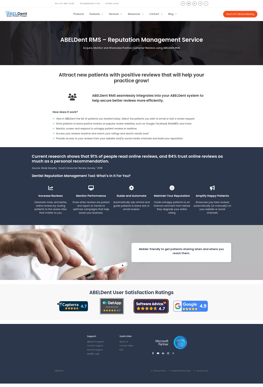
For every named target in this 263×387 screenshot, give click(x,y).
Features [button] (94, 14)
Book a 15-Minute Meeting (240, 14)
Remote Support (95, 349)
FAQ (121, 349)
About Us (123, 341)
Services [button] (114, 14)
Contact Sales (126, 345)
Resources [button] (134, 14)
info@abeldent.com (90, 3)
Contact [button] (154, 14)
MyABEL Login (111, 3)
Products (78, 14)
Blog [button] (170, 14)
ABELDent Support (95, 341)
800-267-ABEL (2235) (64, 3)
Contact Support (95, 345)
